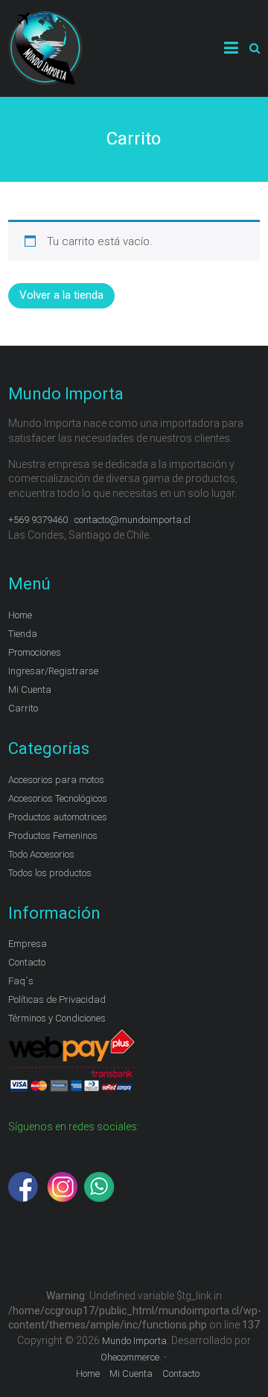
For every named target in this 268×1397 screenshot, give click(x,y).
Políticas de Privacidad (57, 999)
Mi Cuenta (29, 689)
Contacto (26, 962)
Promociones (34, 652)
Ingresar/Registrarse (53, 671)
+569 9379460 (38, 519)
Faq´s (21, 980)
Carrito (23, 708)
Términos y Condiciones (57, 1018)
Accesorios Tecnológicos (57, 798)
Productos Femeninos (53, 835)
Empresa (27, 943)
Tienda (22, 633)
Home (20, 615)
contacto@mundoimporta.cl (133, 519)
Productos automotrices (57, 817)
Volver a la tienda (61, 295)
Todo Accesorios (41, 854)
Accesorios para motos (56, 779)
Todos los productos (50, 872)
